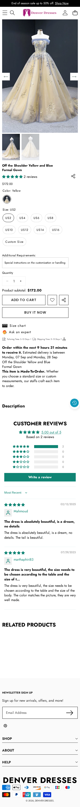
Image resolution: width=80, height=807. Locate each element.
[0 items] (75, 12)
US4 (22, 218)
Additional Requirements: (19, 255)
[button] (74, 412)
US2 (8, 218)
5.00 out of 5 (51, 432)
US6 (36, 218)
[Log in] (65, 12)
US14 (40, 230)
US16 (56, 230)
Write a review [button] (40, 477)
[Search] (12, 12)
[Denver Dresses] (40, 13)
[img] (14, 504)
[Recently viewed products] (74, 403)
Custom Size (14, 242)
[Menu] (5, 12)
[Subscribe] (70, 713)
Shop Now (62, 3)
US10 (9, 230)
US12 (24, 230)
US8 (51, 218)
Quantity (7, 273)
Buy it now (35, 312)
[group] (11, 147)
